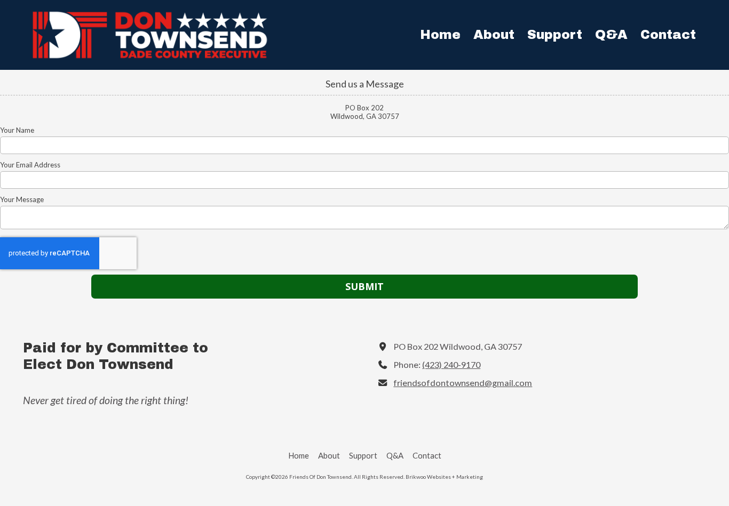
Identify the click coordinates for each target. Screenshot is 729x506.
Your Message (22, 199)
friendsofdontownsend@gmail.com (462, 383)
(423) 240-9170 (451, 364)
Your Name (17, 130)
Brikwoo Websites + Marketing (444, 476)
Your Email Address (30, 164)
